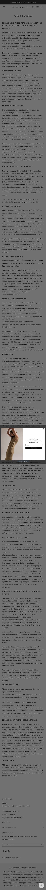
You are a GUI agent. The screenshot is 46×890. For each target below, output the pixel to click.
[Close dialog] (43, 429)
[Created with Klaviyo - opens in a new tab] (23, 461)
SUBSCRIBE (33, 447)
